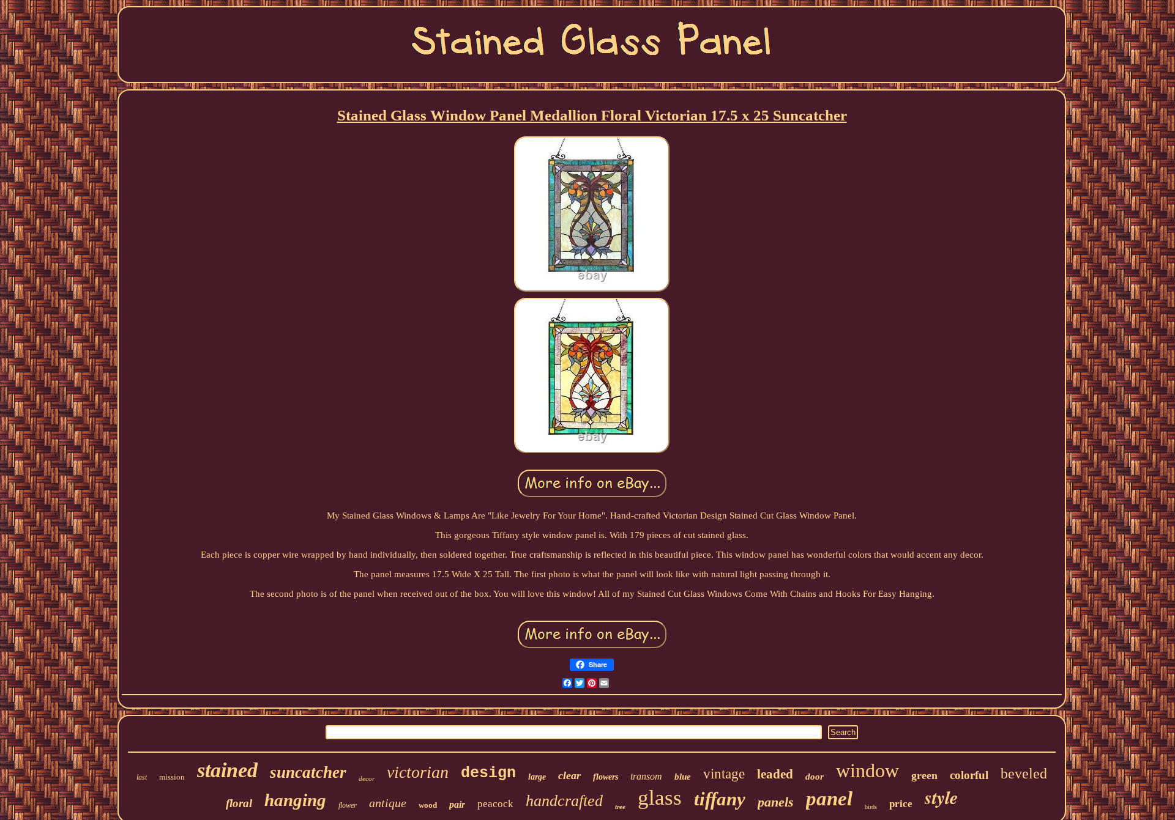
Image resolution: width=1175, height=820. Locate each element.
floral (239, 803)
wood (428, 805)
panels (776, 802)
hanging (295, 800)
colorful (969, 775)
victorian (418, 772)
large (537, 776)
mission (172, 776)
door (814, 776)
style (941, 797)
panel (829, 799)
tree (620, 806)
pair (457, 804)
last (141, 777)
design (488, 773)
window (867, 770)
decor (367, 778)
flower (347, 805)
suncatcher (308, 772)
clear (569, 775)
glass (660, 798)
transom (646, 776)
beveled (1024, 773)
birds (871, 806)
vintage (724, 773)
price (900, 804)
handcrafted (564, 801)
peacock (495, 804)
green (924, 775)
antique (387, 803)
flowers (605, 776)
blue (682, 776)
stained (227, 770)
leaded (775, 774)
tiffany (719, 799)
